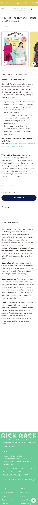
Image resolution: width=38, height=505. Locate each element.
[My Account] (31, 9)
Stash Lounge (28, 479)
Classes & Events (8, 492)
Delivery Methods (8, 500)
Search (23, 489)
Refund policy (25, 504)
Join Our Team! (26, 492)
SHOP (3, 489)
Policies (23, 496)
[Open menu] (2, 9)
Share (6, 207)
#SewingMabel (16, 146)
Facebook (7, 474)
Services (4, 496)
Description (6, 74)
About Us (5, 504)
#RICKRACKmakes (17, 144)
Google (21, 461)
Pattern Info (21, 74)
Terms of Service (26, 500)
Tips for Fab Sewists (9, 222)
